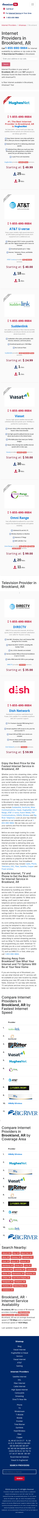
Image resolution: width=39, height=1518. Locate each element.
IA (9, 1443)
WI (22, 1453)
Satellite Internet (19, 1376)
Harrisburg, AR (8, 1265)
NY (30, 1448)
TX (30, 1451)
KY (20, 1443)
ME (11, 1446)
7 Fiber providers (23, 1312)
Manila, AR (6, 1273)
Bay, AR (16, 1253)
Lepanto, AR (31, 1269)
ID (11, 1443)
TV (19, 1408)
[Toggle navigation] (33, 4)
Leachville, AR (19, 1269)
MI (14, 1446)
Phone (33, 864)
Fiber (17, 866)
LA (22, 1443)
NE (15, 1448)
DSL (12, 866)
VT (16, 1453)
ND (12, 1448)
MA (25, 1443)
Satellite (23, 866)
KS (18, 1443)
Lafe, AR (28, 1265)
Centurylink (19, 1393)
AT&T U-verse (19, 229)
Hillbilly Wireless (23, 815)
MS (24, 1446)
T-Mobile (19, 1414)
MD (28, 1443)
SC (21, 1451)
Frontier (19, 1421)
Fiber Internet (19, 1383)
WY (29, 1453)
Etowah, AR (25, 1261)
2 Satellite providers (21, 1315)
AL (9, 1440)
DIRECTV (19, 627)
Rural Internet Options (19, 1457)
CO (20, 1440)
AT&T (19, 1362)
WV (25, 1453)
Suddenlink (19, 326)
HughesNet (20, 126)
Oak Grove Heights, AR (21, 1278)
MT (27, 1446)
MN (17, 1446)
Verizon (19, 1356)
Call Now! (9, 9)
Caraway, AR (16, 1257)
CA (17, 1440)
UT (10, 1453)
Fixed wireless (7, 869)
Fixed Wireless (19, 1431)
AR (12, 1440)
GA (29, 1440)
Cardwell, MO (28, 1257)
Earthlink (19, 1427)
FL (27, 1440)
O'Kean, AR (6, 1278)
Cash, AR (6, 1261)
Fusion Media (25, 812)
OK (12, 1451)
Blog (19, 1346)
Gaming (19, 1366)
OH (10, 1451)
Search (5, 64)
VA (13, 1453)
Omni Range (19, 518)
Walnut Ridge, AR (20, 1286)
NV (27, 1448)
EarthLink (26, 807)
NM (23, 1448)
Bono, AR (6, 1257)
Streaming (19, 1396)
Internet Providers (9, 25)
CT (23, 1440)
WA (19, 1453)
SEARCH (19, 1478)
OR (15, 1451)
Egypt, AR (15, 1261)
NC (9, 1448)
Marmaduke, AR (18, 1273)
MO (20, 1446)
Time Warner (19, 1424)
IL (13, 1443)
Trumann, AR (7, 1286)
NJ (21, 1448)
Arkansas (22, 25)
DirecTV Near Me (19, 1399)
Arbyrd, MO (7, 1253)
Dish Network (19, 711)
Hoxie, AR (18, 1265)
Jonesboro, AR (8, 1290)
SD (24, 1451)
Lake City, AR (7, 1269)
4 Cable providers (8, 1315)
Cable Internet (19, 1386)
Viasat (19, 416)
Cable (28, 864)
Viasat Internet (19, 1349)
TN (26, 1451)
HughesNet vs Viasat (19, 1353)
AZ (15, 1440)
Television (6, 866)
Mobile (19, 1418)
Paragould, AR (8, 1282)
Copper (31, 866)
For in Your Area (18, 13)
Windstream (19, 1411)
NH (18, 1448)
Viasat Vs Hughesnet (19, 1460)
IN (16, 1443)
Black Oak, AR (26, 1253)
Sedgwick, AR (20, 1282)
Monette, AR (30, 1273)
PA (18, 1451)
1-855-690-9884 (12, 18)
